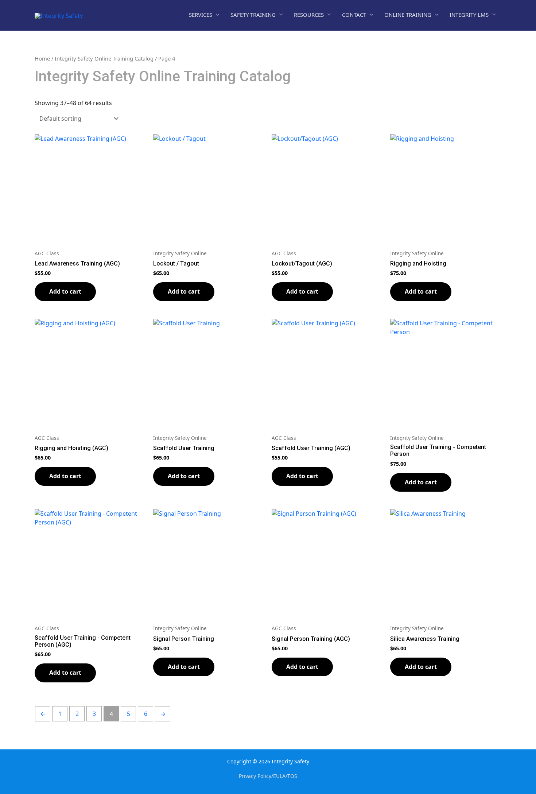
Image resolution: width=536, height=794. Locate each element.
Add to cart (65, 291)
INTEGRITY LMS (469, 14)
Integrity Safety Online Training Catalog (104, 58)
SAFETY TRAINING (253, 14)
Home (42, 58)
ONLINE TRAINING (407, 14)
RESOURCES (309, 14)
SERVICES (200, 14)
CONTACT (354, 14)
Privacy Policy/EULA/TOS (268, 775)
